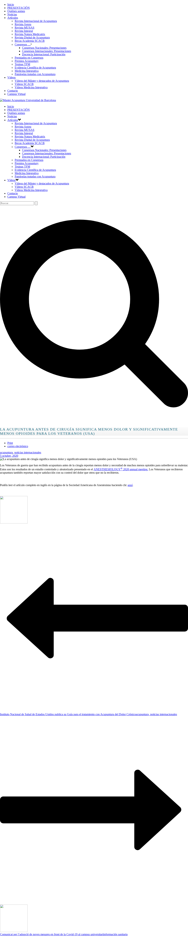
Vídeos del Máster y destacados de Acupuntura (42, 80)
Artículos (12, 17)
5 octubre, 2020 (9, 455)
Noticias (12, 14)
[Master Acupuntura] (28, 100)
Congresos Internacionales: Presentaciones (46, 51)
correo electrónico (17, 446)
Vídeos (11, 77)
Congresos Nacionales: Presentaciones (44, 47)
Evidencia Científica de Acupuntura (35, 67)
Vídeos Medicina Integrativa (31, 87)
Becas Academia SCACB (30, 40)
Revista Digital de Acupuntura (32, 37)
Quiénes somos (16, 11)
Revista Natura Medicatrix (30, 34)
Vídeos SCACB (24, 84)
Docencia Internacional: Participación (43, 54)
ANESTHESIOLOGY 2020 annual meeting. (121, 469)
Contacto (12, 90)
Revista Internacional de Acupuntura (36, 21)
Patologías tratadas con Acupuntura (35, 74)
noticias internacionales (27, 452)
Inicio (10, 4)
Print (10, 442)
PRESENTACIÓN (18, 7)
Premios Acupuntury (27, 61)
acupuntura (6, 452)
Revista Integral (24, 30)
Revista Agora (23, 24)
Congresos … (23, 44)
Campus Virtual (16, 94)
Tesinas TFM (22, 64)
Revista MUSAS (24, 27)
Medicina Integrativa (27, 70)
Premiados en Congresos (29, 57)
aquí (130, 485)
